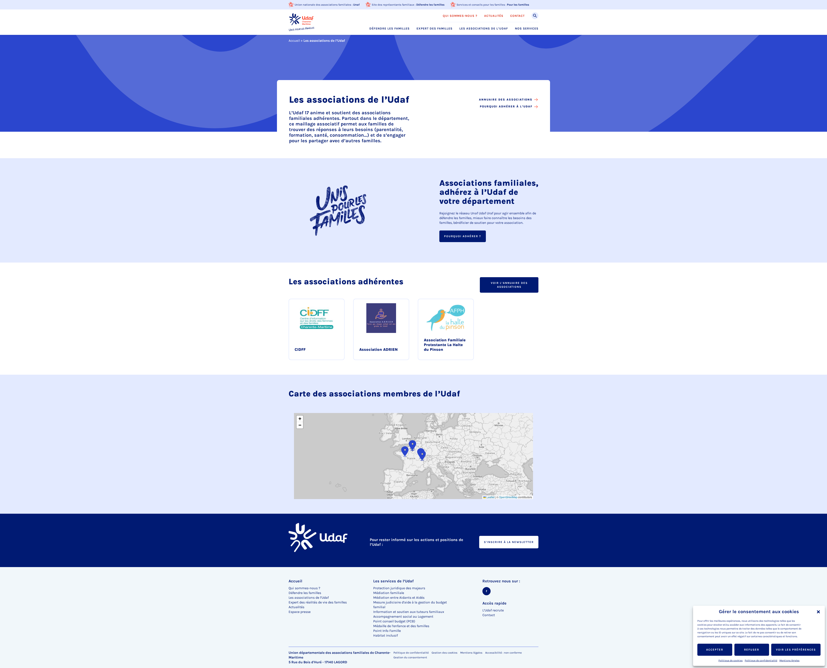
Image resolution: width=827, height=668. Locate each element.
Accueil (294, 41)
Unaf (356, 4)
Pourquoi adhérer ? (462, 236)
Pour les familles (518, 4)
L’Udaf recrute (493, 610)
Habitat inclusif (385, 635)
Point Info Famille (387, 631)
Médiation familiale (388, 593)
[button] (818, 612)
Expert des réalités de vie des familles (318, 602)
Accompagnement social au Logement (403, 616)
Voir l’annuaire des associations (509, 284)
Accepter (714, 649)
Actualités (493, 16)
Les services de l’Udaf (393, 581)
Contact (517, 16)
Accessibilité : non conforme (503, 652)
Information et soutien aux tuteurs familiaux (408, 612)
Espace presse (300, 612)
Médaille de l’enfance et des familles (401, 626)
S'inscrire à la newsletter (509, 542)
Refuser (751, 649)
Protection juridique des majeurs (399, 588)
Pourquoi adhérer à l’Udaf (506, 106)
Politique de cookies (730, 660)
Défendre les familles (430, 4)
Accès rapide (494, 603)
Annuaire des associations (505, 99)
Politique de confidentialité (761, 660)
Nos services (526, 28)
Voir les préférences (796, 649)
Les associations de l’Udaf (483, 28)
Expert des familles (434, 28)
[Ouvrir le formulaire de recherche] (535, 15)
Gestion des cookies (444, 652)
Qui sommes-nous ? (460, 16)
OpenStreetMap (508, 497)
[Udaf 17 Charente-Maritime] (301, 22)
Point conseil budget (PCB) (394, 621)
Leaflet (490, 497)
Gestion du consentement (410, 657)
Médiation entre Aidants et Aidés (398, 597)
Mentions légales (789, 660)
